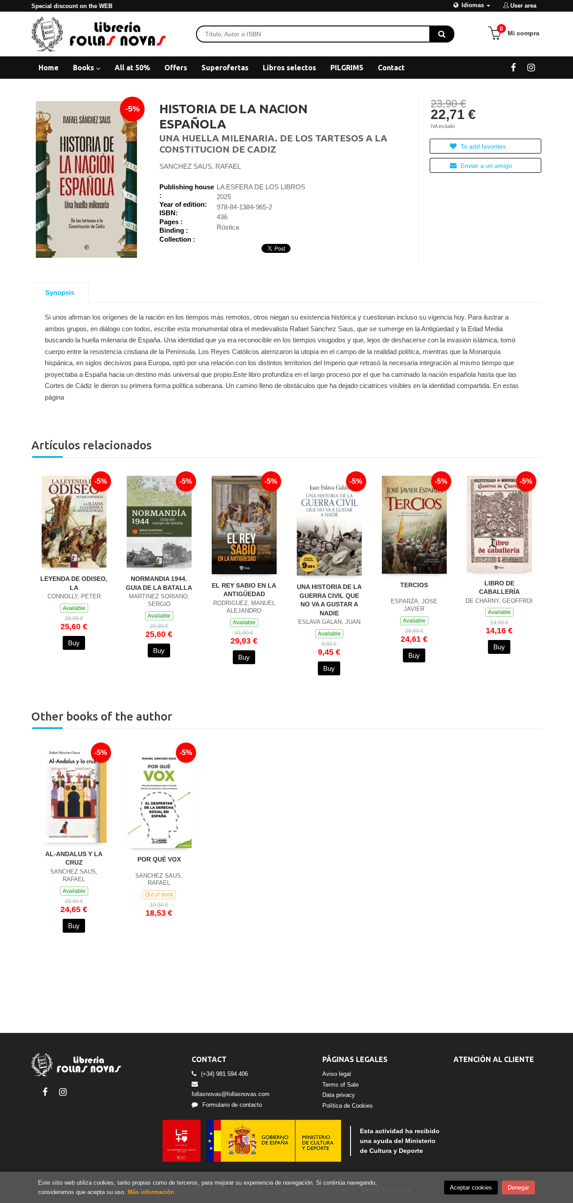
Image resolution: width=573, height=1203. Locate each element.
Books (84, 68)
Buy (74, 643)
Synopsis (59, 292)
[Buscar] (441, 34)
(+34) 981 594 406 (224, 1074)
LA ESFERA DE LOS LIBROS (261, 187)
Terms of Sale (340, 1084)
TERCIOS (414, 585)
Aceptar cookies (471, 1187)
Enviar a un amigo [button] (485, 165)
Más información (151, 1192)
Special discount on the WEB (71, 6)
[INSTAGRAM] (531, 67)
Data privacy (338, 1095)
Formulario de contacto (232, 1104)
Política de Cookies (347, 1105)
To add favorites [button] (482, 146)
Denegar (518, 1187)
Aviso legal (336, 1074)
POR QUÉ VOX (159, 859)
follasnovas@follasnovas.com (230, 1094)
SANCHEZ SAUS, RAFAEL (200, 166)
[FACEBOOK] (513, 67)
